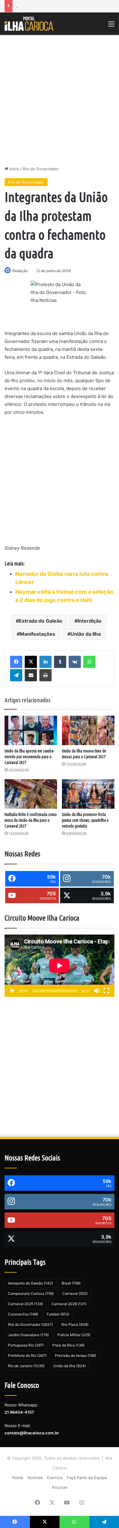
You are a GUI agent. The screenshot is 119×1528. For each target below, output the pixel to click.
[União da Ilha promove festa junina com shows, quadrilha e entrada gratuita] (88, 794)
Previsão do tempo (75, 1355)
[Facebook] (16, 662)
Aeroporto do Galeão (30, 1283)
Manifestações (37, 634)
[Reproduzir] (12, 991)
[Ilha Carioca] (29, 24)
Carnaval (75, 1293)
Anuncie (59, 1487)
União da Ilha (85, 634)
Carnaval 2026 (69, 1304)
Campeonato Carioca (31, 1293)
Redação (20, 270)
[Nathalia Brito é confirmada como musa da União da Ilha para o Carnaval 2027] (31, 794)
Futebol (58, 1314)
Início (13, 168)
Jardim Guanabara (28, 1335)
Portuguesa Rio (26, 1345)
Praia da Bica (68, 1345)
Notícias (35, 1477)
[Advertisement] (59, 100)
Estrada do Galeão (40, 621)
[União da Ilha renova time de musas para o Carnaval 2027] (88, 730)
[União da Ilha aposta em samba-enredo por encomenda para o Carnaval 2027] (31, 730)
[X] (31, 662)
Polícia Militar (73, 1335)
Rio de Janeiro (26, 1366)
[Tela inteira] (106, 991)
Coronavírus (23, 1314)
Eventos (55, 1477)
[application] (59, 966)
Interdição (90, 621)
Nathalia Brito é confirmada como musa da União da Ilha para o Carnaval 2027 (31, 820)
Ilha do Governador (41, 168)
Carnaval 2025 (25, 1304)
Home (17, 1477)
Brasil (71, 1283)
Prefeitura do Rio (27, 1355)
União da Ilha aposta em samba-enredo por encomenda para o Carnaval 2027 (30, 756)
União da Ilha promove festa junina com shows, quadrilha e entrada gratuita (85, 820)
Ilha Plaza (74, 1324)
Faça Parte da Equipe (87, 1477)
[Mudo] (97, 991)
